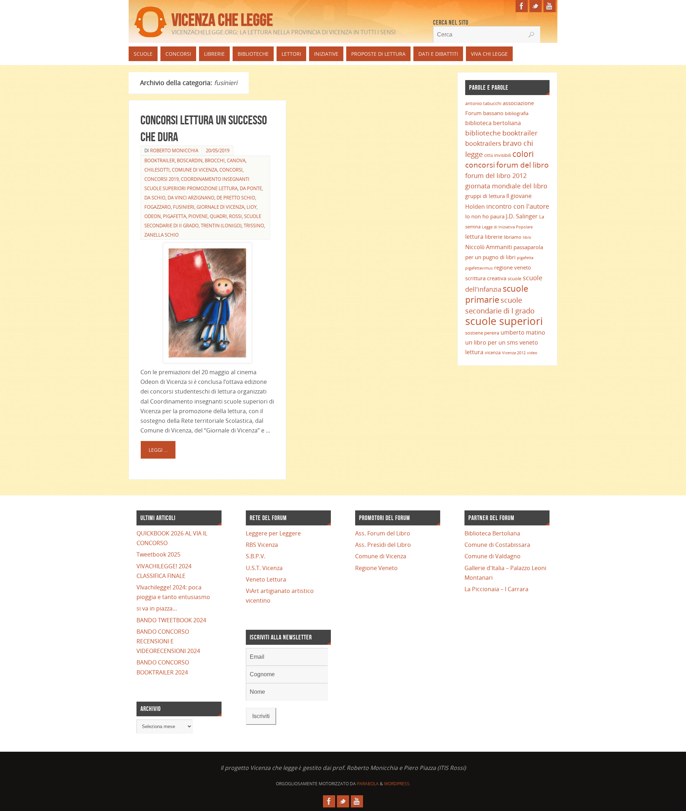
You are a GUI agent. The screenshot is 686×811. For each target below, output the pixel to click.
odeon (152, 216)
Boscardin (190, 160)
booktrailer (159, 160)
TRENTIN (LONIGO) (221, 225)
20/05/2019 (217, 150)
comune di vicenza (194, 170)
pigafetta (525, 257)
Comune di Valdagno (492, 556)
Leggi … (158, 449)
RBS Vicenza (262, 545)
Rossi (235, 216)
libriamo (512, 237)
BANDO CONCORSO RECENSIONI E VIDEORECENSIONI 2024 (168, 641)
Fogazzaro (157, 207)
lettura (474, 237)
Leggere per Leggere (273, 533)
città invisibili (497, 155)
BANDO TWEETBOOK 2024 (171, 620)
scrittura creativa (485, 278)
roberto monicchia (174, 150)
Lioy (252, 207)
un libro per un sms (491, 342)
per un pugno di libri (490, 257)
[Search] (531, 34)
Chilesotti (157, 170)
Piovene (198, 216)
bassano (493, 113)
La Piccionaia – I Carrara (496, 589)
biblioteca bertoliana (493, 123)
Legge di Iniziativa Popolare (507, 226)
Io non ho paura (484, 216)
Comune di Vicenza (380, 556)
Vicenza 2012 (514, 352)
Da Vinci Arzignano (191, 197)
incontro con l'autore (517, 206)
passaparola (528, 247)
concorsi (231, 170)
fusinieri (183, 207)
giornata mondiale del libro (506, 185)
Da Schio (154, 197)
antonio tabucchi (483, 103)
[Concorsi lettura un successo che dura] (207, 303)
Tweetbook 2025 (158, 554)
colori (523, 153)
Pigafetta (174, 216)
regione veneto (512, 267)
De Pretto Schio (236, 197)
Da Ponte (251, 188)
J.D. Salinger (522, 216)
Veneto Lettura (266, 579)
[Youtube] (549, 6)
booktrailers (483, 143)
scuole (514, 278)
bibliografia (516, 113)
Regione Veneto (376, 568)
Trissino (254, 225)
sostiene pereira (482, 333)
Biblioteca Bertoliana (492, 533)
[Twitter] (536, 6)
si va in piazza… (156, 608)
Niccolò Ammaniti (488, 247)
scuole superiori (504, 321)
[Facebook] (522, 6)
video (532, 352)
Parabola (368, 784)
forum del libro (522, 165)
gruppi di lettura (485, 195)
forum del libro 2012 (496, 175)
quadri (218, 216)
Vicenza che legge (222, 20)
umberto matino (523, 332)
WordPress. (397, 784)
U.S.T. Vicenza (264, 568)
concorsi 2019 (161, 179)
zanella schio (161, 235)
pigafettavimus (479, 268)
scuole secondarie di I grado (500, 305)
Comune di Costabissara (497, 545)
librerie (493, 236)
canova (236, 160)
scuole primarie (496, 293)
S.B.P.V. (255, 556)
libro (527, 237)
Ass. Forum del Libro (382, 533)
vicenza (493, 352)
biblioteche (483, 133)
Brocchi (215, 160)
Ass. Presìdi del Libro (383, 545)
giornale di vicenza (220, 207)
